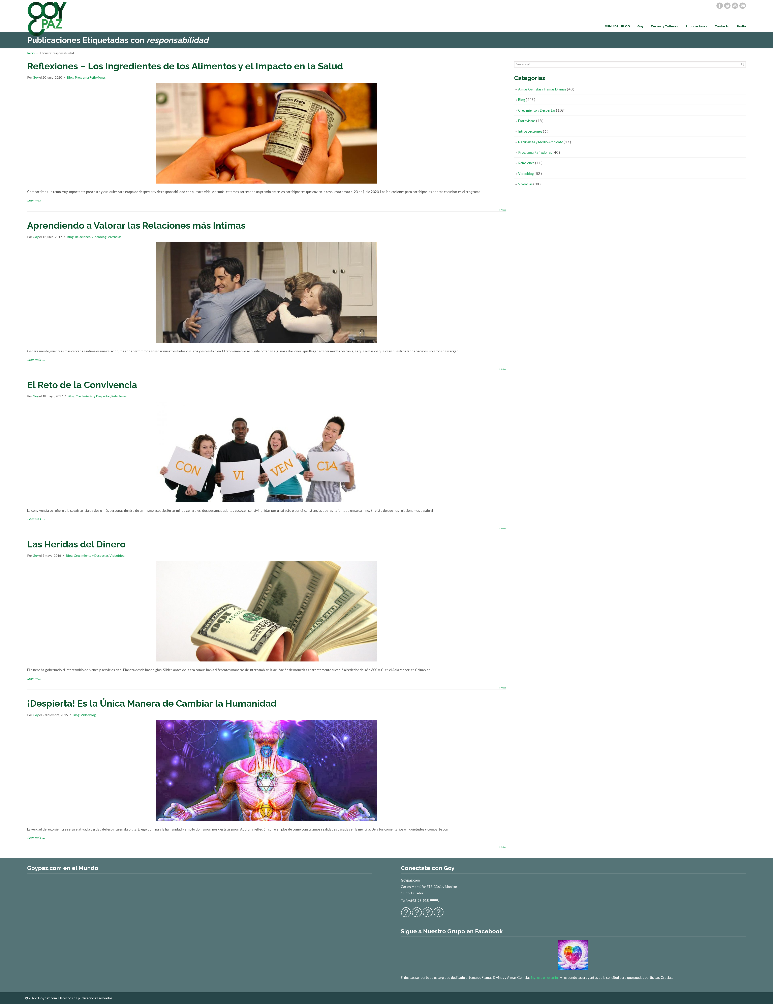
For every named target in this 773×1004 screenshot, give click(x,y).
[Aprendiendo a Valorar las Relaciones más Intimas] (266, 342)
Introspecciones (533, 131)
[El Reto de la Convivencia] (266, 501)
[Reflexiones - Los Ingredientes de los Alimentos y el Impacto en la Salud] (266, 182)
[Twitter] (727, 5)
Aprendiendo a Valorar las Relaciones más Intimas (136, 225)
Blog (70, 77)
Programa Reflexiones (90, 77)
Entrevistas (531, 121)
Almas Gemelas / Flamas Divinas (546, 89)
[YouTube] (735, 5)
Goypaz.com (47, 19)
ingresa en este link (545, 977)
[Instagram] (428, 915)
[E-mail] (742, 5)
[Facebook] (719, 5)
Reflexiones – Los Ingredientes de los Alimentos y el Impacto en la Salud (185, 66)
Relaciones (82, 237)
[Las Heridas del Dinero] (266, 660)
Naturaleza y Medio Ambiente (544, 142)
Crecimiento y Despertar (93, 396)
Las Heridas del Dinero (76, 544)
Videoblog (98, 237)
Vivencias (114, 237)
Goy (36, 77)
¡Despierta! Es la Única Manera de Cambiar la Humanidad (152, 703)
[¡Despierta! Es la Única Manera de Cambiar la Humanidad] (266, 819)
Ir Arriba (502, 210)
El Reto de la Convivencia (82, 384)
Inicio (31, 53)
